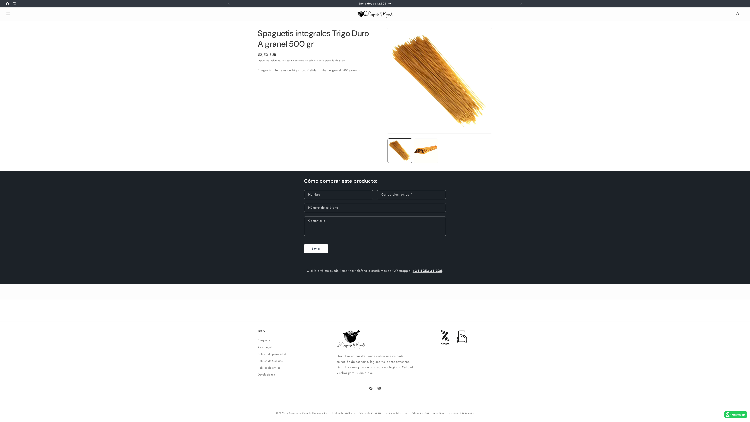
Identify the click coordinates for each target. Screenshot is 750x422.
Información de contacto (461, 412)
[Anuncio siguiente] (521, 3)
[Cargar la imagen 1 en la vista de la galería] (400, 151)
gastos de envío (296, 60)
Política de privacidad (272, 354)
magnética (322, 413)
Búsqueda (264, 340)
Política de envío (420, 412)
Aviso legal (265, 347)
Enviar (316, 249)
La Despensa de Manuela (298, 413)
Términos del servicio (396, 412)
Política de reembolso (343, 412)
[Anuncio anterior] (229, 3)
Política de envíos (269, 368)
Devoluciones (266, 374)
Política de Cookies (270, 361)
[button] (8, 14)
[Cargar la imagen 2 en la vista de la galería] (426, 151)
